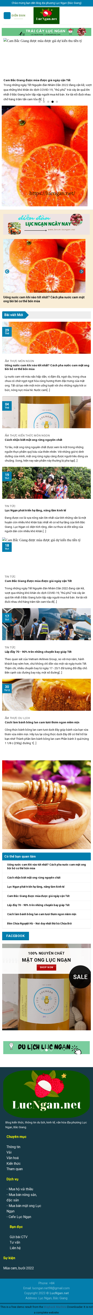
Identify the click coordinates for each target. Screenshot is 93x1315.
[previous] (7, 271)
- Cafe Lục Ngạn (18, 1212)
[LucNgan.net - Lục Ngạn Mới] (47, 15)
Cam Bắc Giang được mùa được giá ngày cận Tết (38, 581)
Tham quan (14, 1165)
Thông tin (13, 1143)
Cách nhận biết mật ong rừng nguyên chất (33, 439)
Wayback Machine (55, 1302)
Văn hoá (12, 1154)
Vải (8, 1148)
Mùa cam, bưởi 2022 (18, 1264)
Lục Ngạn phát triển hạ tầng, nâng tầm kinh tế (35, 510)
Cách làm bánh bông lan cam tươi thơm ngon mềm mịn (42, 722)
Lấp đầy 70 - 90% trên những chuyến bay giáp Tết (38, 651)
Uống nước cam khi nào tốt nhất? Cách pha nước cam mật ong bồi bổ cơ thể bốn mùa (44, 299)
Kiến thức (13, 1159)
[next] (81, 271)
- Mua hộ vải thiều (19, 1185)
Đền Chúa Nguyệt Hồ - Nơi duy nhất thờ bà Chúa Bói (39, 923)
